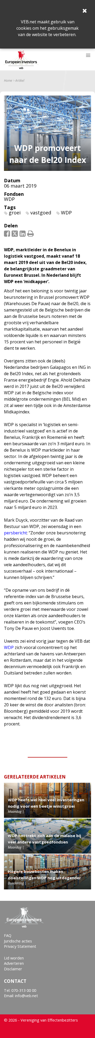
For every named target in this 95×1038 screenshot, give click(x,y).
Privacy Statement (20, 946)
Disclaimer (13, 968)
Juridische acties (18, 941)
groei (15, 212)
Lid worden (14, 958)
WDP (9, 199)
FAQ (7, 935)
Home (8, 81)
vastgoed (40, 212)
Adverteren (14, 963)
